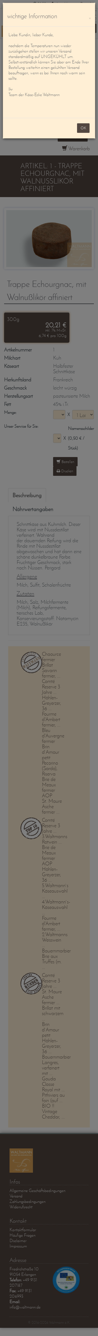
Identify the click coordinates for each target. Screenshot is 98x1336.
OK (83, 127)
